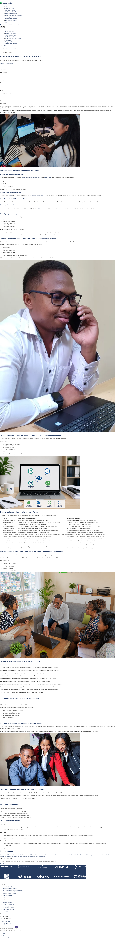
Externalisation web (7, 895)
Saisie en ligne (23, 856)
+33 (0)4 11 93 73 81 (5, 48)
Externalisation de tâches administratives (13, 890)
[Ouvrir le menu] (2, 27)
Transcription (8, 17)
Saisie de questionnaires (92, 855)
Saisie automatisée (4, 855)
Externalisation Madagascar (10, 888)
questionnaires (47, 177)
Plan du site (5, 935)
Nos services (6, 6)
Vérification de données (11, 13)
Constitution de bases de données (13, 15)
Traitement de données (8, 906)
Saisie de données (9, 8)
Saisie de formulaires (80, 855)
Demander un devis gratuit (6, 63)
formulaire (24, 177)
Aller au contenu (4, 0)
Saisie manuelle (41, 856)
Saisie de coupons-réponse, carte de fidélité (46, 855)
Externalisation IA (7, 897)
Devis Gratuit (16, 25)
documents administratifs (37, 195)
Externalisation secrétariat (9, 893)
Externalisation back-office (9, 892)
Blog (4, 933)
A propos (5, 22)
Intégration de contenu (11, 18)
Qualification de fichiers (11, 11)
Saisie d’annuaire (14, 855)
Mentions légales (7, 937)
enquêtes (30, 177)
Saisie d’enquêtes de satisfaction (26, 855)
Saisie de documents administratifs (66, 855)
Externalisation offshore (9, 887)
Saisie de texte (102, 855)
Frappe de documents (10, 10)
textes (10, 195)
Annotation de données (11, 20)
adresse (40, 208)
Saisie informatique (32, 856)
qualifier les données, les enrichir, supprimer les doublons (30, 232)
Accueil (4, 51)
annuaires (49, 202)
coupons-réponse (37, 177)
